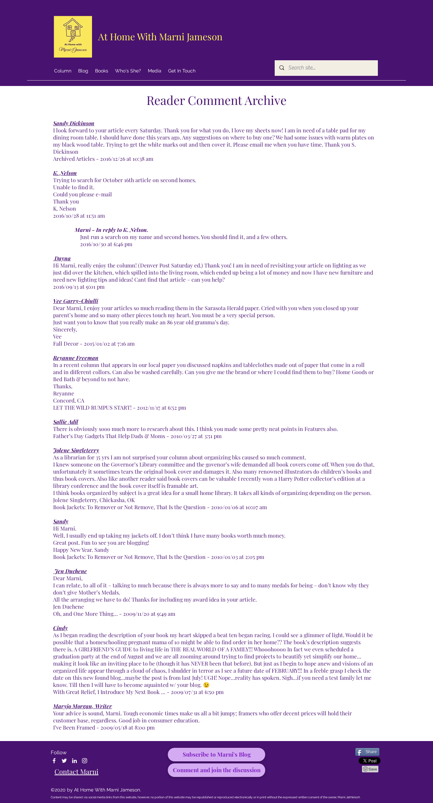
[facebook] (54, 760)
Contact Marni (76, 771)
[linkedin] (74, 760)
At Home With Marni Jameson (160, 36)
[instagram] (84, 760)
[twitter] (64, 760)
